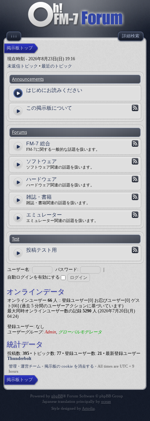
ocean (106, 401)
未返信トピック (22, 66)
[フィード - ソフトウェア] (135, 161)
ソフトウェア (41, 161)
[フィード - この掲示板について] (135, 108)
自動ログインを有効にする (34, 277)
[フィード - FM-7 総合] (135, 143)
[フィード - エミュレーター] (135, 214)
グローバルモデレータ (80, 332)
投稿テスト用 (41, 250)
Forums (19, 132)
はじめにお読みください (54, 90)
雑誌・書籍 (39, 197)
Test (15, 239)
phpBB (57, 396)
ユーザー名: (18, 269)
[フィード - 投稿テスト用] (135, 250)
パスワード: (66, 269)
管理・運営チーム (25, 366)
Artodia (88, 408)
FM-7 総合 (38, 143)
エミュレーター (44, 215)
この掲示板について (49, 108)
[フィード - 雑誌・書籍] (135, 197)
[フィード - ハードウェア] (135, 179)
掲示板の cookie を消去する (69, 366)
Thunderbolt (19, 358)
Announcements (28, 79)
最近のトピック (57, 66)
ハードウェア (41, 179)
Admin (50, 332)
